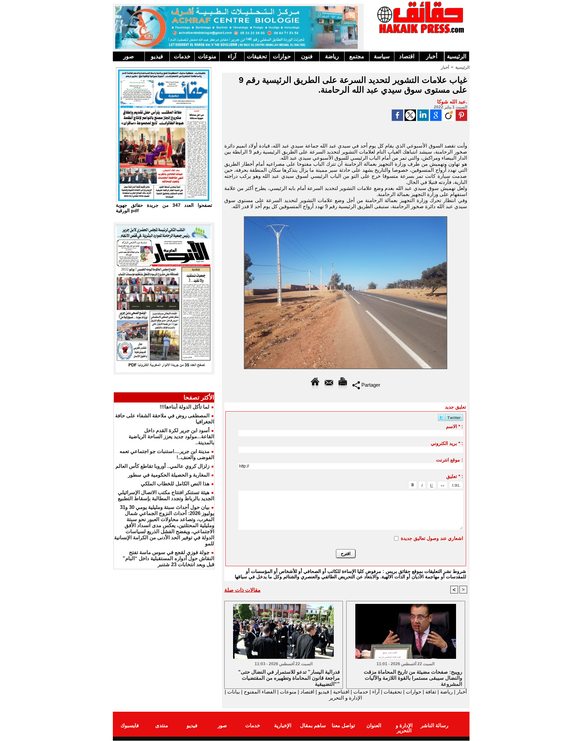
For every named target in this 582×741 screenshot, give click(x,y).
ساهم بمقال (313, 725)
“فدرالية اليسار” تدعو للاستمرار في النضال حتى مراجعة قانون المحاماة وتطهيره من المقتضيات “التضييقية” (289, 677)
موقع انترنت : (449, 459)
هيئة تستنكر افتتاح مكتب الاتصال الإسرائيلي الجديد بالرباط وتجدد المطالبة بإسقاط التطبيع (166, 495)
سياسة (382, 56)
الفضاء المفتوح (259, 692)
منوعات (207, 56)
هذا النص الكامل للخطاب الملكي (175, 483)
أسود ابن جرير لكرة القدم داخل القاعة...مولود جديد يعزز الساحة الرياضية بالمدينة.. (171, 436)
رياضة (332, 56)
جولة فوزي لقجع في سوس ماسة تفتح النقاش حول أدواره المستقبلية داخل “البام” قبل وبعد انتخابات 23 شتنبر (168, 558)
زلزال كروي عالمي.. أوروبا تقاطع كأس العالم (162, 466)
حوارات (282, 56)
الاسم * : (454, 426)
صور (128, 56)
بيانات (233, 692)
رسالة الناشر (434, 725)
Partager (370, 385)
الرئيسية (456, 56)
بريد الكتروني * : (447, 443)
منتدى (161, 725)
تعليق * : (454, 476)
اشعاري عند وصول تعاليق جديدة (432, 538)
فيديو (157, 56)
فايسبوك (130, 725)
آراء (232, 56)
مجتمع (356, 56)
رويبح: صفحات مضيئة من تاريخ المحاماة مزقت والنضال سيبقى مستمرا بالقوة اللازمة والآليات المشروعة (413, 677)
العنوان (373, 725)
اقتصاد (407, 56)
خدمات (182, 56)
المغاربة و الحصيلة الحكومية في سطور (168, 475)
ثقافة (430, 692)
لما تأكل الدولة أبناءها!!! (184, 407)
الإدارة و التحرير (345, 698)
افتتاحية (341, 692)
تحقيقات (257, 56)
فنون (307, 56)
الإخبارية (282, 725)
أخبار (432, 56)
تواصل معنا (343, 725)
